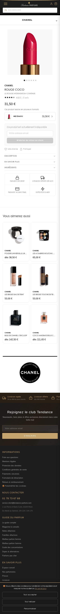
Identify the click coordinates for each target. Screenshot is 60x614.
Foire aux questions (10, 457)
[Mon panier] (55, 3)
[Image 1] (24, 80)
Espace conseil (8, 568)
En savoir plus (40, 589)
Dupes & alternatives (10, 552)
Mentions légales (9, 461)
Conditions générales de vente (14, 470)
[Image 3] (29, 80)
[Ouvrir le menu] (56, 21)
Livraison (5, 580)
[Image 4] (31, 80)
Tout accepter (30, 595)
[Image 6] (35, 80)
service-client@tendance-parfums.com (16, 503)
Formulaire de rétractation (12, 478)
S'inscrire (30, 436)
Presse (5, 576)
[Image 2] (26, 80)
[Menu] (5, 4)
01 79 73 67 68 (11, 498)
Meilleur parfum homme (11, 543)
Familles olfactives (9, 535)
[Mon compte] (51, 3)
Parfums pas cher (9, 556)
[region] (30, 398)
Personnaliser (30, 609)
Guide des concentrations (12, 547)
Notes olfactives (8, 531)
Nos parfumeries (8, 572)
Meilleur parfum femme (11, 539)
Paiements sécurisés (10, 474)
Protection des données (11, 466)
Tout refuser (30, 602)
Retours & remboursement (12, 482)
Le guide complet (9, 523)
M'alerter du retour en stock (30, 140)
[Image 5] (33, 80)
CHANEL (8, 86)
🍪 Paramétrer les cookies (14, 486)
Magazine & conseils (10, 527)
